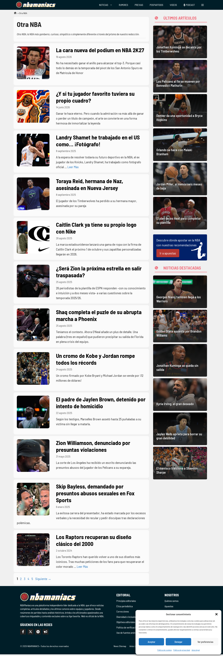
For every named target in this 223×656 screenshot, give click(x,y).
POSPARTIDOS (156, 4)
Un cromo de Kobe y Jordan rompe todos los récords (95, 359)
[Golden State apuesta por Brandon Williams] (180, 326)
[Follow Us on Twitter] (30, 632)
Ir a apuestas (168, 253)
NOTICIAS (103, 4)
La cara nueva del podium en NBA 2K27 (100, 49)
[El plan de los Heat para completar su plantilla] (180, 213)
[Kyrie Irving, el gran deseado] (180, 394)
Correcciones (122, 611)
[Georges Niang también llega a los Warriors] (180, 291)
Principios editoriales (126, 600)
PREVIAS (139, 4)
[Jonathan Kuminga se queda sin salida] (180, 360)
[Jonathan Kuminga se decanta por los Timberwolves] (180, 42)
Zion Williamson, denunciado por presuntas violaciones (93, 446)
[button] (216, 614)
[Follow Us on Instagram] (38, 632)
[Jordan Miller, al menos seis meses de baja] (180, 179)
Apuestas (169, 606)
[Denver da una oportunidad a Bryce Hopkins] (180, 110)
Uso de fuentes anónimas (128, 632)
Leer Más (73, 167)
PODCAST (190, 4)
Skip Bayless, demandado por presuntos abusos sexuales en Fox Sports (95, 493)
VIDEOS (173, 4)
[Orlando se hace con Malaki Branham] (180, 144)
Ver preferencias (205, 641)
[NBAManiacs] (36, 5)
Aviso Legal (134, 646)
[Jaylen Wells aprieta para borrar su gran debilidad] (180, 428)
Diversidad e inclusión (126, 616)
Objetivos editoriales (125, 622)
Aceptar (151, 641)
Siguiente (43, 579)
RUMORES (123, 4)
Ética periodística (124, 606)
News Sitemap (120, 646)
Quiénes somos (171, 600)
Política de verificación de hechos (132, 627)
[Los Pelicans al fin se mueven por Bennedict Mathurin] (180, 76)
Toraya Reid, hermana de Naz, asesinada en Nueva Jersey (89, 184)
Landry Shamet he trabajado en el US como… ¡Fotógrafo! (98, 140)
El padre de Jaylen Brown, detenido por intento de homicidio (100, 402)
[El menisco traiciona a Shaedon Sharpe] (180, 463)
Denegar (178, 641)
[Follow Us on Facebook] (23, 632)
